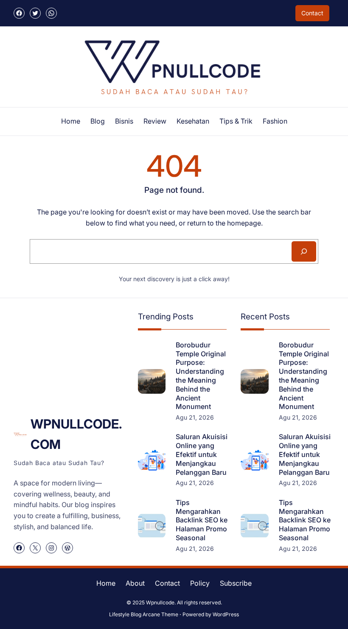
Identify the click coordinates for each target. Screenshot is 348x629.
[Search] (304, 251)
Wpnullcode (160, 602)
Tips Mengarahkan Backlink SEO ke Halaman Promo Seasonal (201, 520)
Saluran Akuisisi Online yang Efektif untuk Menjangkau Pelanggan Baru (201, 454)
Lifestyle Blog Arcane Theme (143, 614)
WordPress (226, 614)
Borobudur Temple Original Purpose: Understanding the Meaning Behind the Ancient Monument (201, 376)
